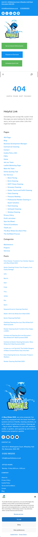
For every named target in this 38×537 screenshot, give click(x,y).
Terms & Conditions (11, 224)
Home (6, 159)
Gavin (5, 305)
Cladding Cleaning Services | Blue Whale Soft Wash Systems (18, 323)
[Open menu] (3, 74)
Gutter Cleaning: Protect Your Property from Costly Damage (18, 268)
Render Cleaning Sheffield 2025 (14, 361)
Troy (5, 291)
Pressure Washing (14, 196)
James (6, 296)
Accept (19, 519)
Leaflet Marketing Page (12, 165)
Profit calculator (9, 218)
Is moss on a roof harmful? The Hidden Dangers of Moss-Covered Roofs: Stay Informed (19, 349)
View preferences (19, 530)
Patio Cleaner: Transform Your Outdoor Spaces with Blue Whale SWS (19, 262)
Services (7, 251)
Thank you (7, 228)
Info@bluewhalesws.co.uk (11, 458)
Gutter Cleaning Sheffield (12, 318)
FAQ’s (6, 156)
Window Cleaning (14, 212)
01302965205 (24, 8)
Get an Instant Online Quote (14, 46)
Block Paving (12, 178)
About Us (4, 477)
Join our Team (9, 162)
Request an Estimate (12, 54)
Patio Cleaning (13, 193)
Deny (19, 525)
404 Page (7, 137)
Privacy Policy (23, 534)
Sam (5, 283)
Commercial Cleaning (11, 147)
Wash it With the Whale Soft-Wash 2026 (17, 313)
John (5, 274)
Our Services (8, 175)
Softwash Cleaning (14, 209)
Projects (7, 248)
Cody (5, 287)
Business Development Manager (15, 144)
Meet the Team (9, 168)
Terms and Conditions (8, 485)
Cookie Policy (14, 534)
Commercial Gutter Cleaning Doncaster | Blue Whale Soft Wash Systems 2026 (18, 343)
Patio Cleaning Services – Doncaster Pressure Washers (18, 356)
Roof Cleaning (13, 206)
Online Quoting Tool (11, 172)
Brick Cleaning (13, 181)
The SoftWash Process (12, 234)
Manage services (18, 514)
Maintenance (8, 245)
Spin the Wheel (9, 221)
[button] (35, 497)
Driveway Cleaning (14, 187)
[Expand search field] (32, 74)
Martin (6, 278)
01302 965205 (8, 454)
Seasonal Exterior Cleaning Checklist (16, 309)
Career (4, 488)
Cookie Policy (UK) (10, 153)
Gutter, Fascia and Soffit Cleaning (20, 190)
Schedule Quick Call (11, 63)
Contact (6, 150)
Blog (5, 140)
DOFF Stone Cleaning (15, 184)
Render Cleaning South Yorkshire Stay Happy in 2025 (18, 330)
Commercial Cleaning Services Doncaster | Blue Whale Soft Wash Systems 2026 (17, 336)
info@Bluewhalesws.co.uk (10, 8)
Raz (5, 300)
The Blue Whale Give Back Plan (15, 231)
